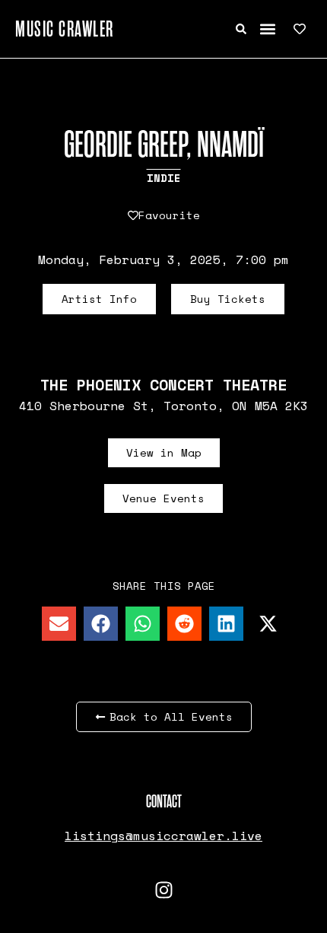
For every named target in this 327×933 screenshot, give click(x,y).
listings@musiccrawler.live (163, 835)
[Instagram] (163, 890)
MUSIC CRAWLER (64, 29)
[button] (267, 29)
